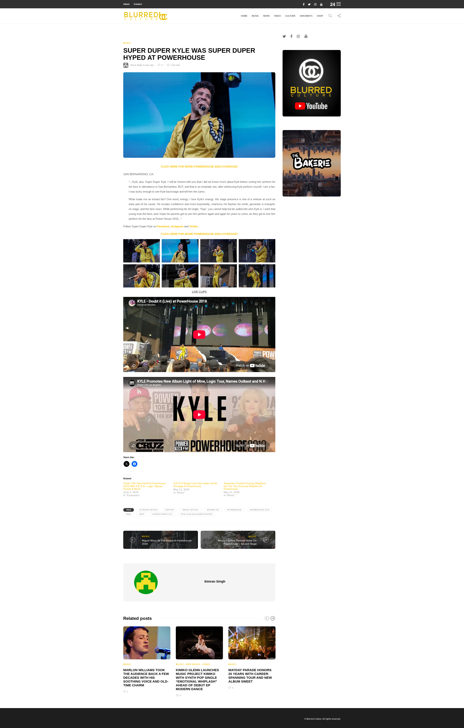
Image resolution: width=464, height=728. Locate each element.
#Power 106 (213, 510)
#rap (141, 514)
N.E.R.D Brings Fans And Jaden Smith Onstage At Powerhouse (195, 484)
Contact (138, 4)
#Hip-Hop (169, 510)
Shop (320, 16)
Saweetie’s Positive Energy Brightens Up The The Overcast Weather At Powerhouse (245, 486)
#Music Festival (191, 510)
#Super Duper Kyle (162, 514)
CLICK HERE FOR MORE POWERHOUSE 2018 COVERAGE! (199, 166)
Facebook (163, 226)
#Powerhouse (234, 510)
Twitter (193, 226)
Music (255, 16)
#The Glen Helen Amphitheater (196, 514)
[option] (147, 659)
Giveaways (306, 16)
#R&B (128, 514)
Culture (290, 16)
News (266, 16)
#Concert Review (148, 510)
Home (244, 16)
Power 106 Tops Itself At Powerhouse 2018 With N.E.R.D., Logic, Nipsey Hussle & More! (144, 486)
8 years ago (148, 65)
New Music (193, 664)
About (126, 4)
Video (277, 16)
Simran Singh (136, 65)
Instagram (177, 226)
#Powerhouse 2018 (259, 510)
